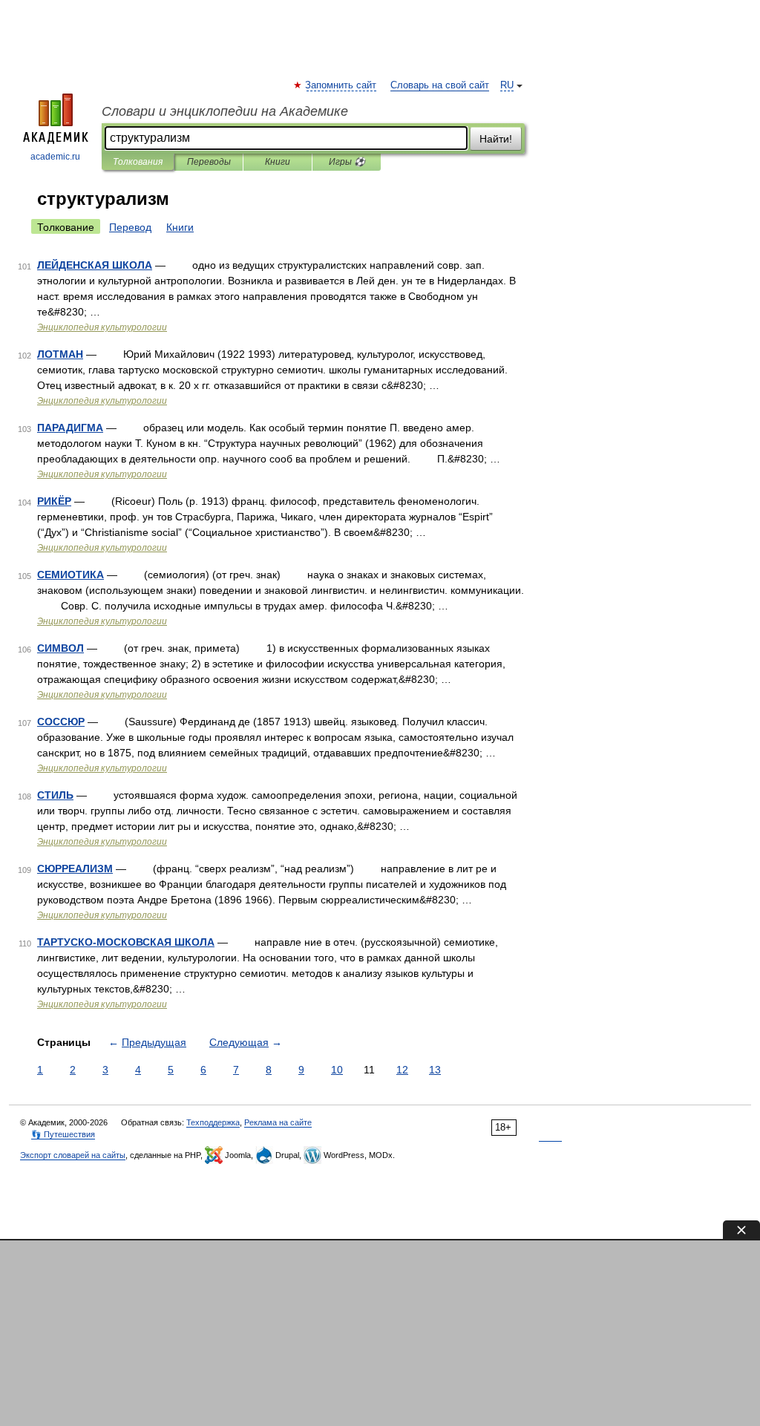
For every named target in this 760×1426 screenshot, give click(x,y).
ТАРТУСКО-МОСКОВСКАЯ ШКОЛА (125, 942)
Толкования (138, 162)
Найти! (495, 139)
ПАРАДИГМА (70, 428)
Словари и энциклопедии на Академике (225, 111)
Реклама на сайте (278, 1122)
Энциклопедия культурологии (102, 327)
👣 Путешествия (63, 1134)
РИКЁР (54, 501)
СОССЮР (61, 721)
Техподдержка (213, 1122)
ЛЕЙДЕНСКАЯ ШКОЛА (94, 265)
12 (402, 1070)
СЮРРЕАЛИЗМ (75, 868)
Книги (277, 162)
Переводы (209, 162)
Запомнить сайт (341, 85)
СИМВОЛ (60, 648)
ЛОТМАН (60, 354)
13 (435, 1070)
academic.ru (55, 156)
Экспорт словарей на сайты (72, 1155)
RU (507, 85)
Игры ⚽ (347, 162)
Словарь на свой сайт (439, 85)
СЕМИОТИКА (70, 574)
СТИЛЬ (55, 795)
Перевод (130, 227)
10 (337, 1070)
